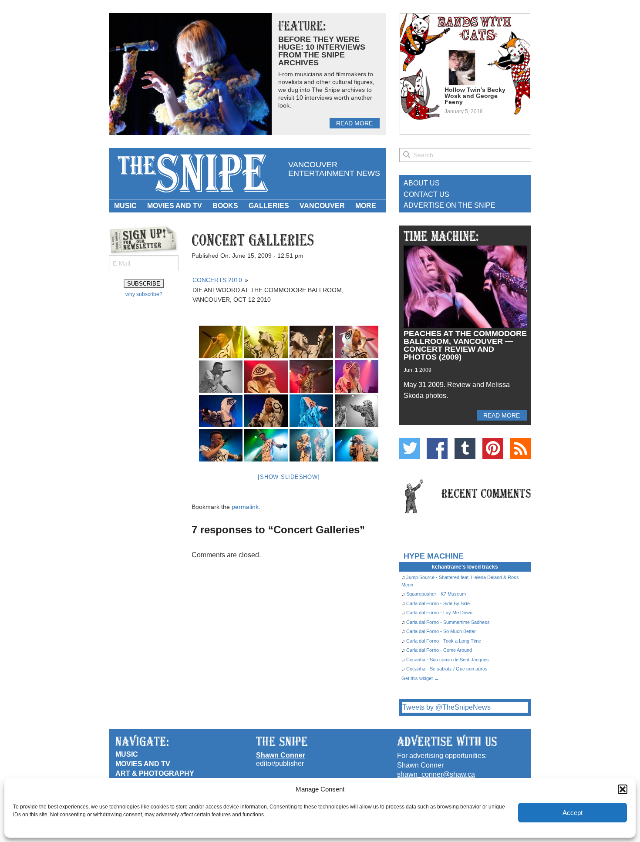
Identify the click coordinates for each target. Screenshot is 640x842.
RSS (520, 448)
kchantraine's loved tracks (465, 567)
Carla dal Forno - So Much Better (441, 631)
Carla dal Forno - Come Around (439, 650)
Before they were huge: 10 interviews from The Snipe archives (321, 51)
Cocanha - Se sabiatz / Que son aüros (447, 668)
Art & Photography (154, 773)
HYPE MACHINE (434, 556)
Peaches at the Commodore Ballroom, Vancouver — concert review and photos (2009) (465, 345)
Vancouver (322, 205)
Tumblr (465, 448)
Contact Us (426, 194)
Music (125, 205)
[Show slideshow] (289, 477)
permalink (245, 506)
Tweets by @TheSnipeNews (446, 707)
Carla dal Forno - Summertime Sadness (448, 622)
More (365, 205)
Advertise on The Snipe (449, 205)
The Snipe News (192, 173)
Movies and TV (174, 205)
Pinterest (492, 448)
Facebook (437, 448)
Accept (573, 812)
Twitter (409, 448)
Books (225, 205)
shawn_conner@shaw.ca (436, 774)
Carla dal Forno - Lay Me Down (439, 612)
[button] (622, 789)
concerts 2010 (217, 279)
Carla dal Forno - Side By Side (438, 603)
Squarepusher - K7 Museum (436, 593)
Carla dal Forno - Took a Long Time (443, 640)
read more (354, 123)
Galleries (269, 205)
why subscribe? (143, 294)
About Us (422, 183)
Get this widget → (420, 678)
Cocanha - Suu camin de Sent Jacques (447, 659)
